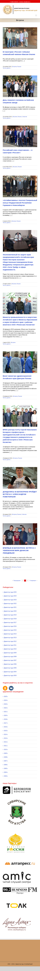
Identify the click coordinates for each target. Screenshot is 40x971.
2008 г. (6, 757)
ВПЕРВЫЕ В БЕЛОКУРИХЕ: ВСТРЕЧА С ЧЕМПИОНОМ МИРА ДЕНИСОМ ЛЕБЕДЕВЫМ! (19, 550)
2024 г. (6, 700)
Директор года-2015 (10, 630)
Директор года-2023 (10, 599)
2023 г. (6, 704)
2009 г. (6, 753)
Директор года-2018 (10, 618)
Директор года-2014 (10, 634)
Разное (19, 66)
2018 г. (6, 719)
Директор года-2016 (10, 626)
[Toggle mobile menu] (36, 15)
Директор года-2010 (10, 649)
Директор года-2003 (10, 675)
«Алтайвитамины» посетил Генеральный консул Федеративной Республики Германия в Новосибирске (20, 202)
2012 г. (6, 742)
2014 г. (6, 734)
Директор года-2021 (10, 607)
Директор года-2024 (10, 596)
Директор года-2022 (10, 603)
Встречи (14, 66)
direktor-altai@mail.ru (24, 2)
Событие (24, 514)
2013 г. (6, 738)
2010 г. (6, 749)
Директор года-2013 (10, 637)
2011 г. (6, 745)
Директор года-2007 (10, 660)
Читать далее (6, 68)
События (24, 116)
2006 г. (6, 764)
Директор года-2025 (10, 592)
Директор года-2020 (10, 611)
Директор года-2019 (10, 615)
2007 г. (6, 761)
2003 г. (6, 776)
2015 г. (6, 730)
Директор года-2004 (10, 671)
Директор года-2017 (10, 622)
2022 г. (6, 708)
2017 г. (6, 723)
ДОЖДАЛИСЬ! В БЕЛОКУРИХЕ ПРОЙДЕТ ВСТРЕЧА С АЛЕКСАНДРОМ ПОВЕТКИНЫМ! (20, 494)
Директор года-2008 (10, 656)
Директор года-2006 (10, 664)
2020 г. (6, 715)
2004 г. (6, 772)
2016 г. (6, 727)
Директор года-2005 (10, 668)
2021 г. (6, 711)
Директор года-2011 (10, 645)
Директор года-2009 (10, 652)
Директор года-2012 (10, 641)
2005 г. (6, 768)
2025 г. (6, 696)
